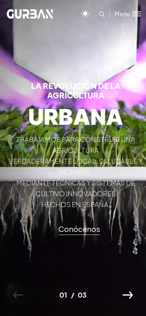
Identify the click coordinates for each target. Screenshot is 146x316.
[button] (78, 229)
